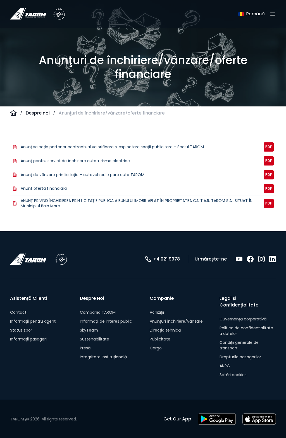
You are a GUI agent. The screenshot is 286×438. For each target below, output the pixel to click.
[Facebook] (250, 259)
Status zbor (21, 330)
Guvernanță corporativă (243, 319)
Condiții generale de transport (239, 345)
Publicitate (160, 339)
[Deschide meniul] (272, 14)
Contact (18, 312)
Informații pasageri (28, 339)
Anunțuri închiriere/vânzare (176, 321)
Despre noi (38, 113)
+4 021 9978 (166, 259)
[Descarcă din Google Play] (217, 419)
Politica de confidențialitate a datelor (246, 330)
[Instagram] (261, 259)
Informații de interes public (106, 321)
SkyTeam (89, 330)
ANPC (225, 366)
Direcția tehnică (165, 330)
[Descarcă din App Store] (259, 419)
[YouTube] (239, 259)
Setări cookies (233, 375)
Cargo (156, 348)
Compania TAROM (98, 312)
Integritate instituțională (103, 357)
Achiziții (157, 312)
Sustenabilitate (94, 339)
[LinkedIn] (272, 259)
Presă (85, 348)
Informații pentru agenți (33, 321)
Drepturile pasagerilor (240, 357)
